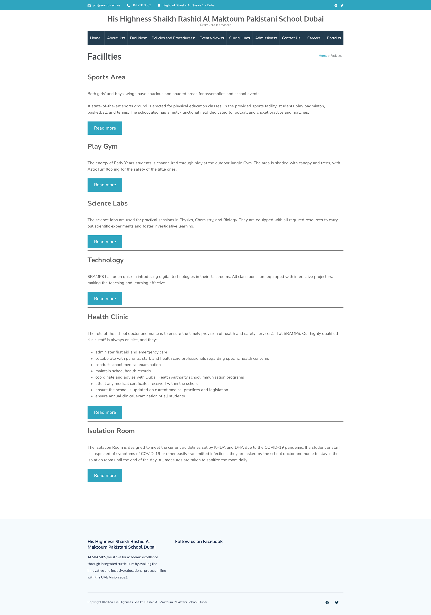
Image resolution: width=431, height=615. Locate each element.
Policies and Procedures (172, 38)
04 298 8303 (142, 5)
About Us (115, 38)
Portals (333, 38)
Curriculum (238, 38)
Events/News (211, 38)
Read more (105, 128)
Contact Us (291, 38)
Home (95, 38)
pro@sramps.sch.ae (106, 5)
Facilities (137, 38)
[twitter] (342, 6)
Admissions (265, 38)
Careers (313, 38)
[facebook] (335, 6)
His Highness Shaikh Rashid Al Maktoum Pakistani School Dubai (216, 18)
